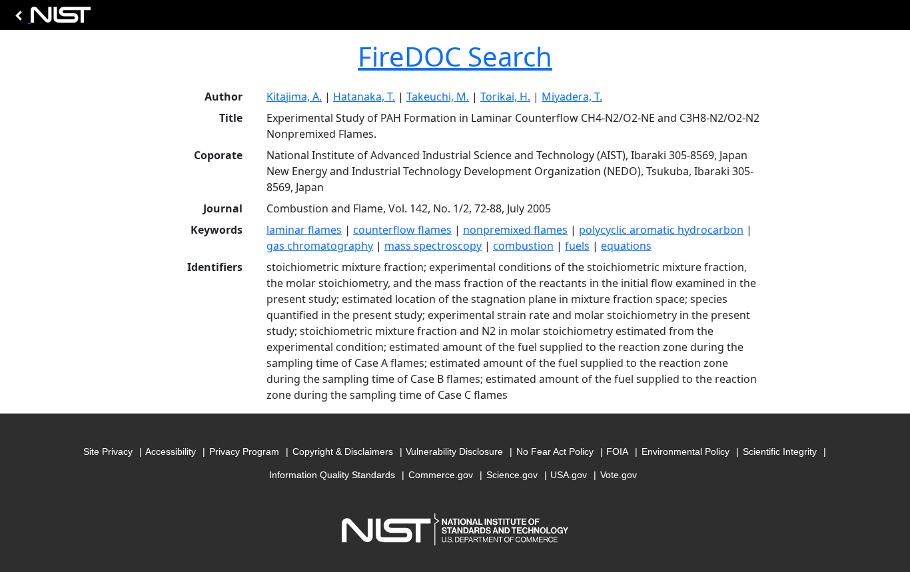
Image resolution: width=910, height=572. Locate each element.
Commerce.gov (440, 474)
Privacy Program (244, 451)
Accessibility (170, 451)
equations (626, 245)
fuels (577, 245)
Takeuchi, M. (437, 96)
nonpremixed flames (515, 229)
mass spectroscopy (433, 245)
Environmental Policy (685, 451)
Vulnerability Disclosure (454, 451)
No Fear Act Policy (555, 451)
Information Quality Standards (332, 474)
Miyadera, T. (572, 96)
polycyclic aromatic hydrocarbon (661, 229)
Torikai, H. (505, 96)
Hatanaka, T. (364, 96)
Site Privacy (108, 451)
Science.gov (512, 474)
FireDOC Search (455, 56)
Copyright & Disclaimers (342, 451)
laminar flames (304, 229)
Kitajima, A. (294, 96)
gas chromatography (319, 245)
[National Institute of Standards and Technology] (51, 18)
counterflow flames (402, 229)
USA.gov (568, 474)
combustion (523, 245)
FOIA (617, 451)
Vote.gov (618, 474)
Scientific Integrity (780, 451)
